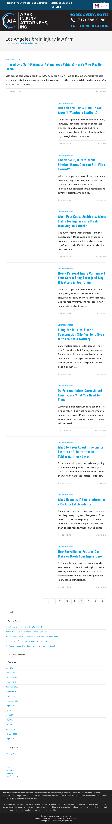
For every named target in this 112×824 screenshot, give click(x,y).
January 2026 (11, 682)
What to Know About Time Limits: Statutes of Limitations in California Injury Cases (81, 452)
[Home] (6, 43)
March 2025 (10, 729)
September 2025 (12, 701)
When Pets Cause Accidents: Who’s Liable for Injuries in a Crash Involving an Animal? (82, 221)
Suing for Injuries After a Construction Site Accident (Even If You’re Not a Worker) (81, 334)
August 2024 (10, 738)
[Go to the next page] (102, 601)
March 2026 (10, 673)
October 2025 (11, 696)
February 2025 (11, 734)
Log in (8, 767)
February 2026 (11, 677)
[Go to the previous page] (45, 601)
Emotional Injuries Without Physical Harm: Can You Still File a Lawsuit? (82, 164)
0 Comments (65, 431)
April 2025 (10, 724)
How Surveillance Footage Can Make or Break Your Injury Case (80, 553)
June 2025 (9, 715)
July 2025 (9, 710)
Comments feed (12, 773)
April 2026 (10, 668)
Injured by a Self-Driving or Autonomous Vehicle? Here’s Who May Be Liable (54, 66)
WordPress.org (12, 776)
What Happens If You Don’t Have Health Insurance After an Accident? (32, 636)
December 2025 (12, 687)
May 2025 (9, 720)
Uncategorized (13, 59)
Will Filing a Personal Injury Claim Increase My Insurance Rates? (30, 646)
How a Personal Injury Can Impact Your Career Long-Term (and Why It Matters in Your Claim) (81, 278)
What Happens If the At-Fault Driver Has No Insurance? (27, 641)
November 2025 (12, 691)
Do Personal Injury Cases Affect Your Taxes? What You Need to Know (80, 395)
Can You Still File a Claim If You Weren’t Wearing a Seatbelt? (80, 110)
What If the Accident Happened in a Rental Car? (24, 627)
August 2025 (10, 706)
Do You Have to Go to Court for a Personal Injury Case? (27, 632)
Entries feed (10, 770)
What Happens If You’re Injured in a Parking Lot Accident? (81, 501)
